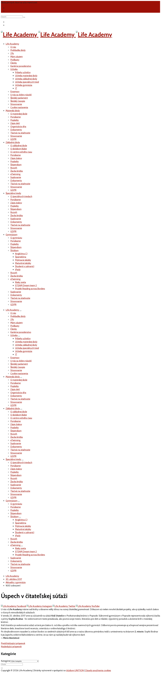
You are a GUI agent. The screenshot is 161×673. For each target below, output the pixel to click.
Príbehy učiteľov (23, 72)
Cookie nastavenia (19, 107)
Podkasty (14, 59)
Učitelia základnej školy (26, 78)
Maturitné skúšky (23, 263)
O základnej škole (18, 145)
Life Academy (12, 44)
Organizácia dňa (18, 126)
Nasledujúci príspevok (11, 646)
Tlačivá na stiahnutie (20, 133)
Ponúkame (15, 117)
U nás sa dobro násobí (21, 94)
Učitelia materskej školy (26, 75)
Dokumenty (16, 129)
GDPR (13, 139)
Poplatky (14, 120)
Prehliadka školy (18, 50)
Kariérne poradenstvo (20, 66)
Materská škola (13, 110)
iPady (18, 269)
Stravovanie (16, 104)
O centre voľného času (21, 152)
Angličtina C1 (21, 253)
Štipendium (15, 164)
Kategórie (5, 661)
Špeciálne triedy (13, 193)
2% (12, 53)
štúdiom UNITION (75, 670)
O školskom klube (18, 148)
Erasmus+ (15, 91)
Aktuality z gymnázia (16, 582)
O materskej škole (18, 113)
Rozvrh (13, 167)
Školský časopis (17, 101)
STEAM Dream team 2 (26, 285)
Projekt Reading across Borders (30, 288)
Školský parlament (19, 98)
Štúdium (14, 250)
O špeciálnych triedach (21, 196)
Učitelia (14, 69)
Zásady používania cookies (98, 670)
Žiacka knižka (16, 171)
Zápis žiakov (16, 158)
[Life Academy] (56, 34)
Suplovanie (15, 177)
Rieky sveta (20, 282)
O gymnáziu (16, 237)
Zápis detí (15, 123)
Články (13, 63)
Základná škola (13, 142)
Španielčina (20, 256)
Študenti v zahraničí (24, 266)
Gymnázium (11, 234)
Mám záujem (16, 56)
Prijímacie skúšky (23, 260)
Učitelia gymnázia (23, 85)
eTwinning (15, 174)
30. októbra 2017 (14, 579)
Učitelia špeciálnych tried (27, 82)
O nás (13, 47)
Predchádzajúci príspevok (13, 643)
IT (16, 88)
